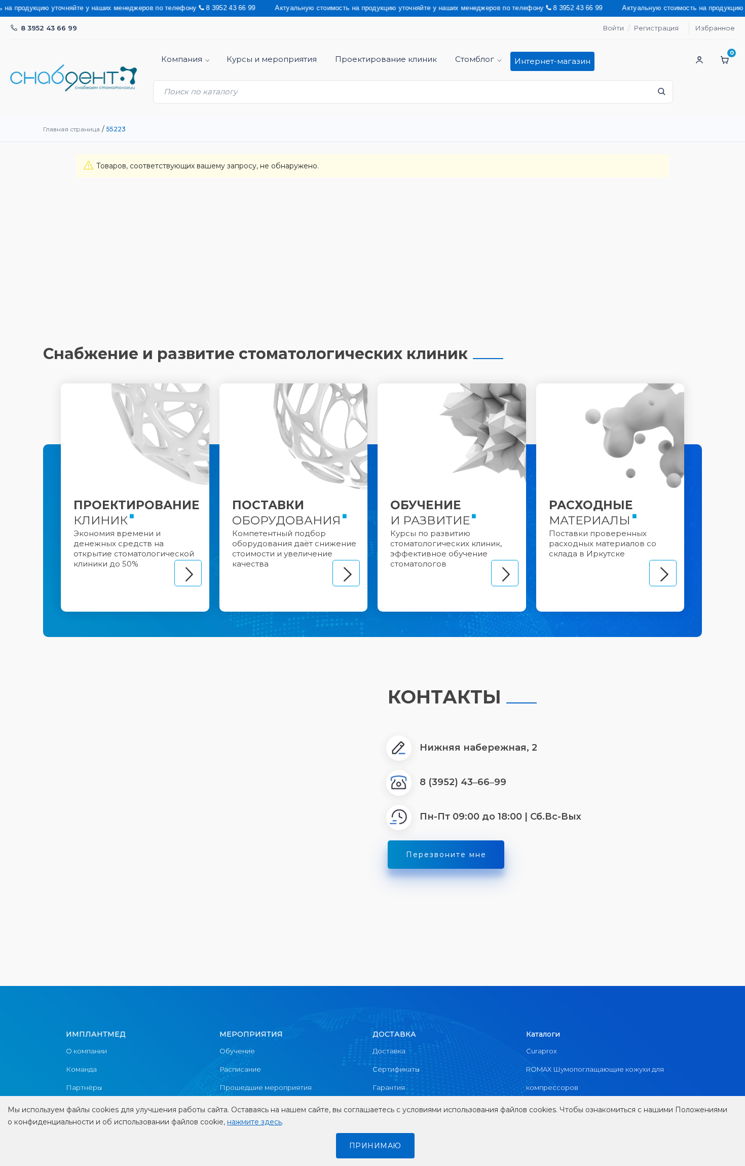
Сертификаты (396, 1069)
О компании (86, 1051)
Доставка (388, 1051)
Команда (81, 1069)
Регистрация (656, 28)
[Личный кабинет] (699, 60)
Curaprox (541, 1051)
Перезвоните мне (446, 854)
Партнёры (84, 1087)
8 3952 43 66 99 (49, 28)
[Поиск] (661, 94)
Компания (181, 59)
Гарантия (388, 1087)
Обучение (237, 1051)
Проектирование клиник (386, 59)
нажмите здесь (254, 1121)
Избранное (715, 28)
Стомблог (474, 59)
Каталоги (543, 1034)
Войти (613, 28)
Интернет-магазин (552, 61)
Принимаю (375, 1145)
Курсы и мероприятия (272, 59)
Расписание (240, 1069)
